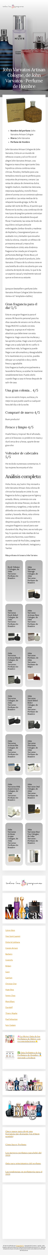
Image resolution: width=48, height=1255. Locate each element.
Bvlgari (8, 966)
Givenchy (9, 960)
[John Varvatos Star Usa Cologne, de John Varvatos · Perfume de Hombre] (34, 856)
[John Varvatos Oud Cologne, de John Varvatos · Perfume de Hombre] (34, 809)
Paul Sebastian (11, 1019)
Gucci (7, 972)
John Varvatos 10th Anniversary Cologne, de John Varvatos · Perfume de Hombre (14, 792)
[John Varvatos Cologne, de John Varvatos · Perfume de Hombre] (14, 720)
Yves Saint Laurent (12, 936)
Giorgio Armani (11, 948)
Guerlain (8, 978)
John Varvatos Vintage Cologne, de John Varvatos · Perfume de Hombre (33, 575)
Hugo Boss (9, 990)
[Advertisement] (24, 38)
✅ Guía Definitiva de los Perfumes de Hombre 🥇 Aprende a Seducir (29, 1055)
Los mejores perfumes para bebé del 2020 (23, 1153)
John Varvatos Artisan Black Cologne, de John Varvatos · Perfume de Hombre (14, 661)
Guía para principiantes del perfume (23, 1163)
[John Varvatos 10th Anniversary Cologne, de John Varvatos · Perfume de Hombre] (14, 812)
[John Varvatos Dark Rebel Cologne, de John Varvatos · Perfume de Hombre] (14, 637)
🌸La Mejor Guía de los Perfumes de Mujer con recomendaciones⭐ (28, 1039)
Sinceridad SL (20, 1245)
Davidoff (9, 1007)
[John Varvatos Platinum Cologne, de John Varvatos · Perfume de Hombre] (34, 768)
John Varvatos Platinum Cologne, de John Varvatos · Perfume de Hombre (33, 749)
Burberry (8, 954)
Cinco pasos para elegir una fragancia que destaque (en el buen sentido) (22, 1133)
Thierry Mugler (11, 1013)
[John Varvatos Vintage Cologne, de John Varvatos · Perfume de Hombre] (34, 594)
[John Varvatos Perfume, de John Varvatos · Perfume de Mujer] (34, 677)
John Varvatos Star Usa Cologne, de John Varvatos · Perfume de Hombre (34, 836)
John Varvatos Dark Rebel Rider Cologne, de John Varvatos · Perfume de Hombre (33, 705)
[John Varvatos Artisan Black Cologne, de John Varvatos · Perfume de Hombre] (14, 679)
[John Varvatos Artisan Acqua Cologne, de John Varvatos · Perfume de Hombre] (14, 858)
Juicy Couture (10, 1025)
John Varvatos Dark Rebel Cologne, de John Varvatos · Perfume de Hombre (13, 618)
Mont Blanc (10, 1001)
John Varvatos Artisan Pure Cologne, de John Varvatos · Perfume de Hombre (33, 618)
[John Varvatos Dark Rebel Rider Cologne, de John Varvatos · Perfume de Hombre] (34, 724)
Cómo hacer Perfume (15, 1144)
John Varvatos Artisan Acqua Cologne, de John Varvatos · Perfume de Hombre (13, 838)
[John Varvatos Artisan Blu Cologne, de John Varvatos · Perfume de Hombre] (14, 767)
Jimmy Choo (10, 996)
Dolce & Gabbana (12, 942)
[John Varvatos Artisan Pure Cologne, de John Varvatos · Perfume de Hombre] (34, 637)
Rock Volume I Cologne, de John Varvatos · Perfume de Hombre (14, 572)
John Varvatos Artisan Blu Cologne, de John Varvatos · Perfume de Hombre (13, 749)
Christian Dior (11, 984)
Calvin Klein (10, 930)
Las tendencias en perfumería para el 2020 (23, 1172)
